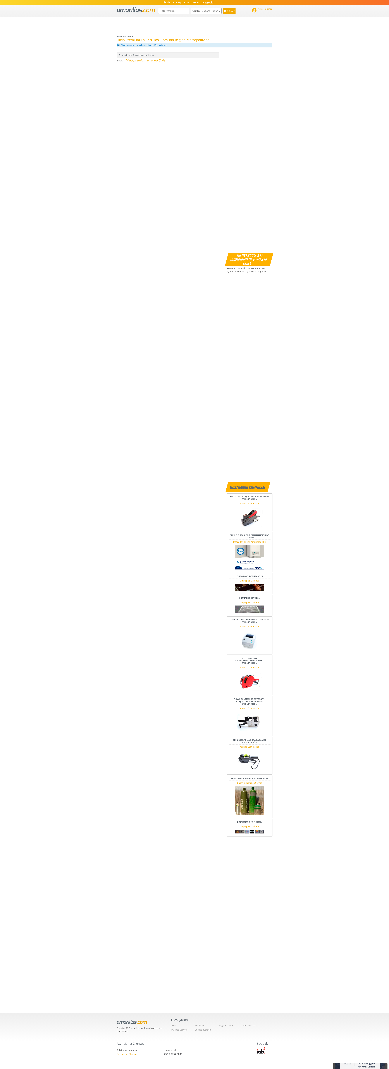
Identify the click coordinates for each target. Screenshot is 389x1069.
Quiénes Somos (179, 1029)
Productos (200, 1025)
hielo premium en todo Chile (145, 60)
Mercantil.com (249, 1025)
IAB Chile (261, 1050)
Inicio (173, 1025)
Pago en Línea (226, 1025)
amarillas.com (136, 9)
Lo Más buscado (203, 1029)
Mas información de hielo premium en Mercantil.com (144, 45)
